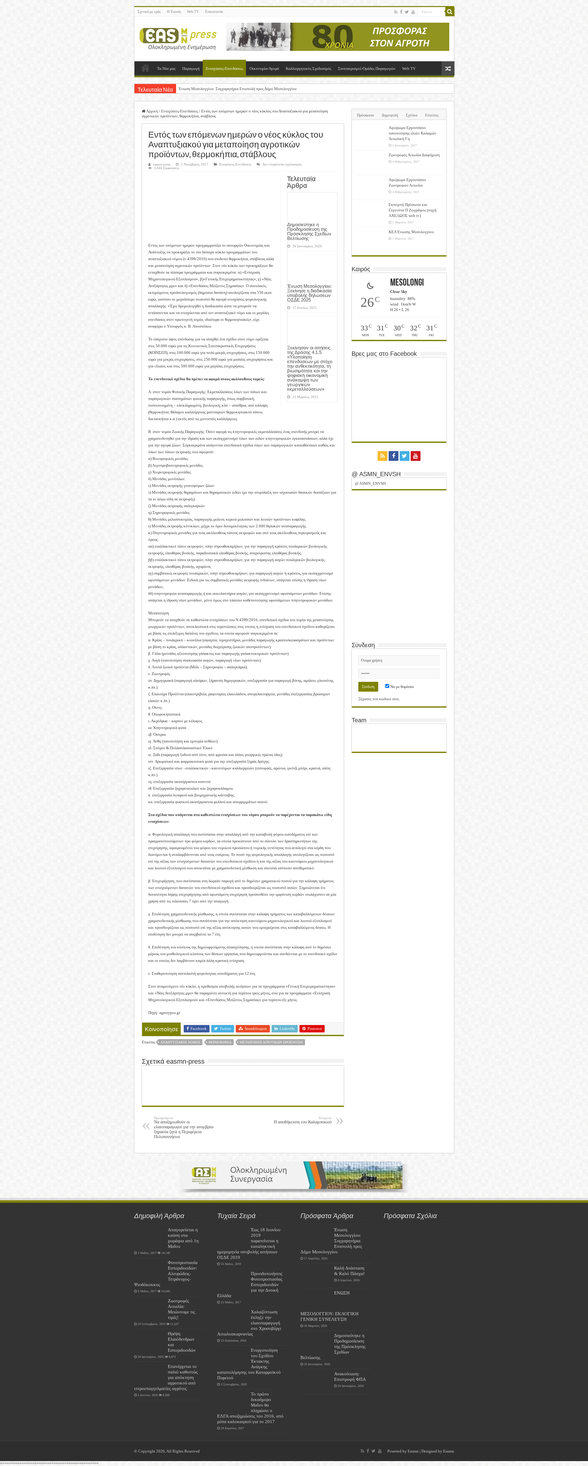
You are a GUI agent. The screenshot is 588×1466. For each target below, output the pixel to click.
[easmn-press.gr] (178, 37)
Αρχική (145, 67)
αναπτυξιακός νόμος (180, 1042)
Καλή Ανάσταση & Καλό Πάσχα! (349, 1270)
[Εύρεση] (449, 11)
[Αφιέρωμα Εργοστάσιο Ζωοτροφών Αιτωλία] (370, 187)
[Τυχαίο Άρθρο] (448, 68)
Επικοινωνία (214, 11)
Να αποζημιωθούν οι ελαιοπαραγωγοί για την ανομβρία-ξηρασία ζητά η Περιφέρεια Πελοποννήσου (184, 1127)
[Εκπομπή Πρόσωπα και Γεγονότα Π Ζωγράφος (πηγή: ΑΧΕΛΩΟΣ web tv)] (370, 212)
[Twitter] (406, 12)
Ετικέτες (432, 115)
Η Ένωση (174, 11)
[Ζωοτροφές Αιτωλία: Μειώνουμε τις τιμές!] (149, 1308)
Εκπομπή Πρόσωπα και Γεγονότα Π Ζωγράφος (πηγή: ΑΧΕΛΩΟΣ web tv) (413, 210)
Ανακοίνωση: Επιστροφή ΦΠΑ (350, 1376)
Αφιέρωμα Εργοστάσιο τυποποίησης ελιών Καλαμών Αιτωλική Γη (412, 133)
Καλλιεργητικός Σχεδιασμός (308, 68)
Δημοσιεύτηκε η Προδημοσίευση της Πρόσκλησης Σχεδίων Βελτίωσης (309, 231)
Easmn (413, 1451)
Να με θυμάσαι (401, 686)
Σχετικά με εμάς (149, 11)
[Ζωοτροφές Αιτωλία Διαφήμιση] (370, 162)
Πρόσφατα (365, 115)
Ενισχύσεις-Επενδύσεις (224, 68)
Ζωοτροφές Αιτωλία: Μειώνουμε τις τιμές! (181, 1309)
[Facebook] (401, 12)
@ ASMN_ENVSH (376, 474)
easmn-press (161, 164)
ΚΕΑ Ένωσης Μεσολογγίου (411, 232)
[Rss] (396, 12)
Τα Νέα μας (166, 68)
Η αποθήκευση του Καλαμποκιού (303, 1120)
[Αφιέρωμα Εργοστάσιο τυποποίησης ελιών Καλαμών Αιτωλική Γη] (370, 135)
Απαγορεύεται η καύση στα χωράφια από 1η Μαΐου (183, 1238)
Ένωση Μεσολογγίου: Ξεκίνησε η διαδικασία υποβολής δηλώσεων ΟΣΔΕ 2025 (309, 292)
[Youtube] (413, 12)
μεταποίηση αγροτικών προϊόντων (271, 1042)
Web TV (193, 11)
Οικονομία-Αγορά (264, 68)
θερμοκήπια (220, 1042)
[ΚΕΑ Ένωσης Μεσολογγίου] (370, 239)
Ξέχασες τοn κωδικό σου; (379, 699)
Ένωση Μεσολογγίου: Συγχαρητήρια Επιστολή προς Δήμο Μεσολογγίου (237, 88)
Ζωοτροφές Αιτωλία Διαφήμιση (414, 155)
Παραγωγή (191, 68)
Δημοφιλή (390, 115)
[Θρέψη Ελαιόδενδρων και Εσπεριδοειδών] (149, 1341)
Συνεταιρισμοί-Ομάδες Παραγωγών (366, 68)
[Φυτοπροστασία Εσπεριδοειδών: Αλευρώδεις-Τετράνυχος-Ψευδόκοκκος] (149, 1270)
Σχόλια (411, 115)
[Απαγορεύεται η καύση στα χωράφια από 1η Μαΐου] (149, 1237)
